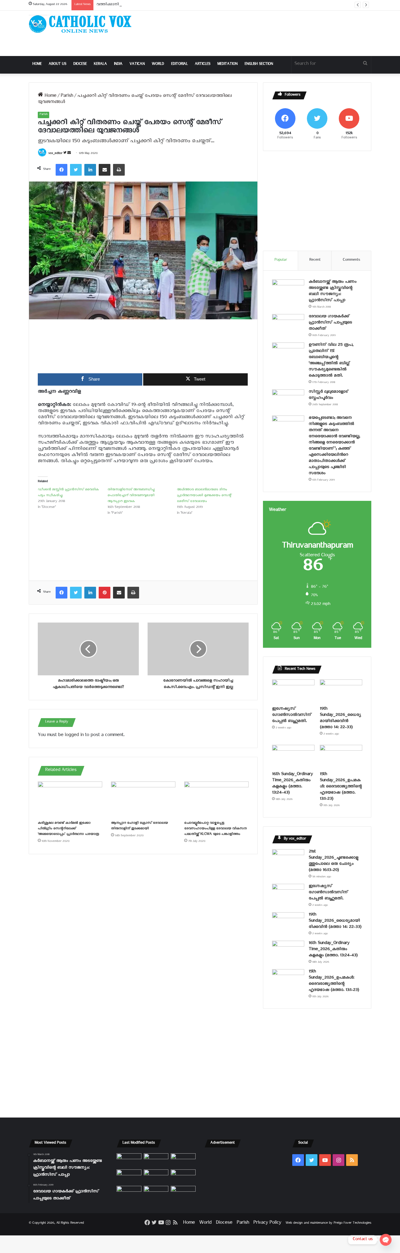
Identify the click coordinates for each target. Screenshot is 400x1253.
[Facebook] (61, 170)
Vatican (137, 65)
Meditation (227, 65)
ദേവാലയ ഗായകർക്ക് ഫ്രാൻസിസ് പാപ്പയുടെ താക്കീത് (330, 323)
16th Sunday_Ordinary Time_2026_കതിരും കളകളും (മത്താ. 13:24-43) (292, 784)
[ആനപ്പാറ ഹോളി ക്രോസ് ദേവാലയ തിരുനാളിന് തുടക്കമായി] (143, 799)
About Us (57, 65)
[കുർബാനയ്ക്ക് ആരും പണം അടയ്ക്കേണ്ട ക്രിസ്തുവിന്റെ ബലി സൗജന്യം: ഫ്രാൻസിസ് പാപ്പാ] (288, 290)
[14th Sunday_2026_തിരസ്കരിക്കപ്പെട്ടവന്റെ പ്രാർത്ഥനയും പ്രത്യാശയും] (129, 1193)
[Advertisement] (258, 33)
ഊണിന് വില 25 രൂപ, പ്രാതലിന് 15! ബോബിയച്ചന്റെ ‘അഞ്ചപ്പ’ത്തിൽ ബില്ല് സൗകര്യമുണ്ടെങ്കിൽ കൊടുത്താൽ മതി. (331, 361)
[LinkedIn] (90, 170)
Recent (314, 260)
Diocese (80, 65)
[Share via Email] (104, 170)
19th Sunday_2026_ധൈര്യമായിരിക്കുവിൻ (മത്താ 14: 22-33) (340, 718)
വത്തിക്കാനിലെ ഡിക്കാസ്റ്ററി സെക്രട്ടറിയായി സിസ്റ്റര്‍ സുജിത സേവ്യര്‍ (159, 5)
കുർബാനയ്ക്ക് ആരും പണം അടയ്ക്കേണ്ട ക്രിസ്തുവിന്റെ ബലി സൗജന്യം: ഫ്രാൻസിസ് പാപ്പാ (332, 291)
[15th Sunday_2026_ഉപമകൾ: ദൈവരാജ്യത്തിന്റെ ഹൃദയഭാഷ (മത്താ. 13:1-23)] (341, 757)
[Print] (119, 170)
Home (37, 65)
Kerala (100, 65)
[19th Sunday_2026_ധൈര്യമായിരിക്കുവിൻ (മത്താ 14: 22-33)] (341, 691)
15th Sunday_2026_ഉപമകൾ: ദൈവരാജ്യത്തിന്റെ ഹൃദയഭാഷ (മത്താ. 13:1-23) (341, 787)
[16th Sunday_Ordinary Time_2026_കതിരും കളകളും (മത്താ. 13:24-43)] (293, 757)
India (118, 65)
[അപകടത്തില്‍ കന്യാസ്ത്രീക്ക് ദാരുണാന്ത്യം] (183, 1193)
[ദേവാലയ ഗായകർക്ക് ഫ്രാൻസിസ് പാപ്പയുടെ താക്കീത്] (288, 325)
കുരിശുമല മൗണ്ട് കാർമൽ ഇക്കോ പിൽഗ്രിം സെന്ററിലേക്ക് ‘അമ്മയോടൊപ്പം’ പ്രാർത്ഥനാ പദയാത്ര (68, 829)
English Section (259, 65)
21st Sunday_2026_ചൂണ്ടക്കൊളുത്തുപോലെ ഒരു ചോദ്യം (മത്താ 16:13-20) (333, 861)
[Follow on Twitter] (65, 154)
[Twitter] (76, 170)
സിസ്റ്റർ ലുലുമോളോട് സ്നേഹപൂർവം (328, 395)
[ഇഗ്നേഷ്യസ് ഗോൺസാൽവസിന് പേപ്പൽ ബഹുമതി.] (293, 691)
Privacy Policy (267, 1223)
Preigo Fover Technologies (352, 1223)
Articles (202, 65)
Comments (351, 260)
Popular (280, 260)
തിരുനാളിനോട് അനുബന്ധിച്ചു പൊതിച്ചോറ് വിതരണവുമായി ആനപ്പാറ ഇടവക (130, 496)
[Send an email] (69, 154)
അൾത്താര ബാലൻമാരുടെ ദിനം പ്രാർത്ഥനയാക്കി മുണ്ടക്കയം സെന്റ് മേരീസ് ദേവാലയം (204, 496)
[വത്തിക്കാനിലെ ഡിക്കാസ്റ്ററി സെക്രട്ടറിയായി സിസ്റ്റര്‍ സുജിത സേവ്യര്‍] (156, 1193)
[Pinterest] (104, 592)
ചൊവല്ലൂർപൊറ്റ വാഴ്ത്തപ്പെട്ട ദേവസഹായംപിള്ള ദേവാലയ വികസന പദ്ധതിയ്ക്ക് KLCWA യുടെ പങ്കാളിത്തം (215, 829)
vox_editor (55, 154)
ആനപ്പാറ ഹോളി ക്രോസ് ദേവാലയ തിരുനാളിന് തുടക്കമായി (139, 826)
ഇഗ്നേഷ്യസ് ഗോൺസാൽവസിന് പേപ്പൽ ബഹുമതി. (291, 715)
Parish (67, 96)
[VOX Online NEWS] (83, 24)
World (158, 65)
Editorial (179, 65)
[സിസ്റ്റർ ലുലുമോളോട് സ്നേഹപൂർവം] (288, 400)
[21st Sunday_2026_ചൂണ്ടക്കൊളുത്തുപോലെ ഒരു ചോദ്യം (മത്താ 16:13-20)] (288, 860)
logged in (74, 736)
